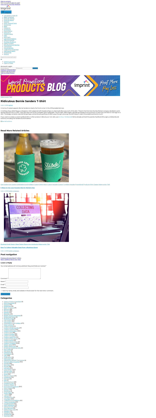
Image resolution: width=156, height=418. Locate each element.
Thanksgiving (8, 397)
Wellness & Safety (9, 51)
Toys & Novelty (8, 48)
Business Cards (5, 244)
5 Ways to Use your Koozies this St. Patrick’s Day (18, 188)
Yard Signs (7, 416)
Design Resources (25, 244)
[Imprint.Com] (6, 9)
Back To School (9, 17)
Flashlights (7, 352)
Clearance (7, 28)
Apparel (6, 22)
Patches (6, 379)
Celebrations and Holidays (25, 184)
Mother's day (8, 371)
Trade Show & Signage (11, 49)
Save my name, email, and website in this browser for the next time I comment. (28, 291)
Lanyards (7, 368)
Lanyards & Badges (10, 39)
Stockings (7, 391)
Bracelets (7, 314)
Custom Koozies (52, 184)
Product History (9, 385)
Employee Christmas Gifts (12, 348)
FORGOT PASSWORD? (8, 70)
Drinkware (7, 29)
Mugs (6, 374)
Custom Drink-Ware (40, 184)
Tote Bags (7, 399)
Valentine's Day (9, 406)
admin (11, 105)
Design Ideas (15, 244)
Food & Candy (8, 34)
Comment (4, 278)
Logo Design (8, 369)
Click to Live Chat (9, 62)
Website (3, 287)
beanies (6, 312)
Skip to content (6, 1)
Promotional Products (82, 184)
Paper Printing (8, 43)
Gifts (5, 355)
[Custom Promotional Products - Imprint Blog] (60, 95)
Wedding (7, 411)
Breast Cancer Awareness (12, 315)
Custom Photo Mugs (10, 338)
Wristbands (7, 52)
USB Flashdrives (9, 405)
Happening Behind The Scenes (14, 360)
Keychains (7, 37)
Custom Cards (8, 326)
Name (3, 281)
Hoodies (6, 363)
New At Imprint (9, 376)
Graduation (7, 357)
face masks (7, 349)
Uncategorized (9, 403)
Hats (5, 35)
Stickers (6, 389)
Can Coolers (4, 184)
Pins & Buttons (8, 382)
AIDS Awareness (9, 303)
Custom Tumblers (64, 184)
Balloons (7, 309)
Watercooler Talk (6, 97)
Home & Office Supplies (11, 362)
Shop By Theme (9, 19)
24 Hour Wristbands (65, 117)
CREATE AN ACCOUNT (8, 71)
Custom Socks (8, 340)
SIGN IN (35, 68)
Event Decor (8, 31)
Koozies (72, 184)
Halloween (7, 359)
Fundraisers (7, 354)
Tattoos (6, 396)
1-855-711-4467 (15, 3)
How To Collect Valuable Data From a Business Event (19, 247)
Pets (5, 380)
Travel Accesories (9, 402)
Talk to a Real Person (7, 73)
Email (3, 284)
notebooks (34, 244)
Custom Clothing (9, 329)
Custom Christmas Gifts (11, 328)
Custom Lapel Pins (10, 337)
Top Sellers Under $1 (10, 15)
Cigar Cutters (8, 325)
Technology (8, 46)
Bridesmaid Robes (10, 317)
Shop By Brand (9, 20)
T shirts (6, 394)
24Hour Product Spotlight (12, 301)
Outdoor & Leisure (10, 42)
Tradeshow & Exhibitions (12, 400)
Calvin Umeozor (14, 191)
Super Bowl (8, 393)
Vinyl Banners (8, 408)
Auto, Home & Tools (10, 23)
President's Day (9, 383)
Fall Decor (7, 351)
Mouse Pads (8, 372)
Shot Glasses (94, 184)
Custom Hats (8, 332)
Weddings (7, 413)
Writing (6, 54)
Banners (6, 311)
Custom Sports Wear (10, 342)
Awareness (7, 25)
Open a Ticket (8, 63)
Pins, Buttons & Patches (11, 45)
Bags (5, 26)
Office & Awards (9, 40)
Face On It (7, 32)
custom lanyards (9, 335)
